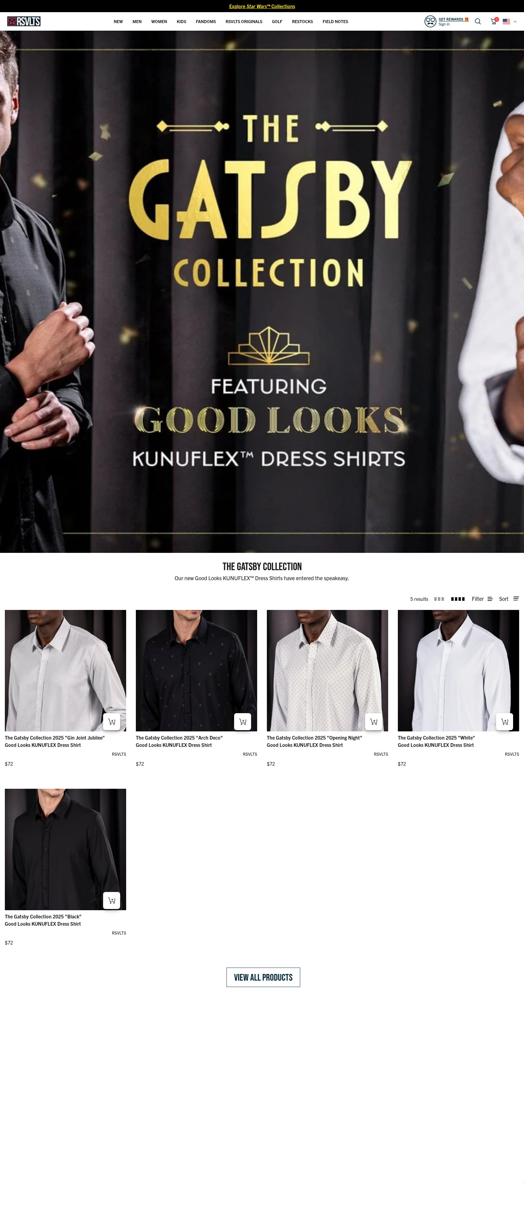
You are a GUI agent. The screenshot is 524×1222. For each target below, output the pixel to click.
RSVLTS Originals (244, 21)
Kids (181, 21)
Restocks (302, 21)
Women (159, 21)
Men (137, 21)
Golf (277, 21)
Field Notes (335, 21)
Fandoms (206, 21)
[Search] (478, 21)
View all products (263, 977)
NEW (118, 21)
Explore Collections (262, 6)
